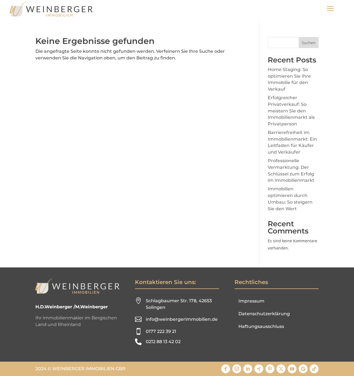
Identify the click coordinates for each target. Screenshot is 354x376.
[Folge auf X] (281, 368)
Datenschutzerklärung (264, 313)
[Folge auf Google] (303, 368)
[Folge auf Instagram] (236, 368)
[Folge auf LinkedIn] (247, 368)
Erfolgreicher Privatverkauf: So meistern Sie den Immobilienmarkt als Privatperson (291, 111)
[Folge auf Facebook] (225, 368)
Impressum (251, 301)
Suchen (309, 42)
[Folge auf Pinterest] (270, 368)
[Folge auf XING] (258, 368)
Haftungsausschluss (261, 326)
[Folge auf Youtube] (292, 368)
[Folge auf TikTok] (314, 368)
